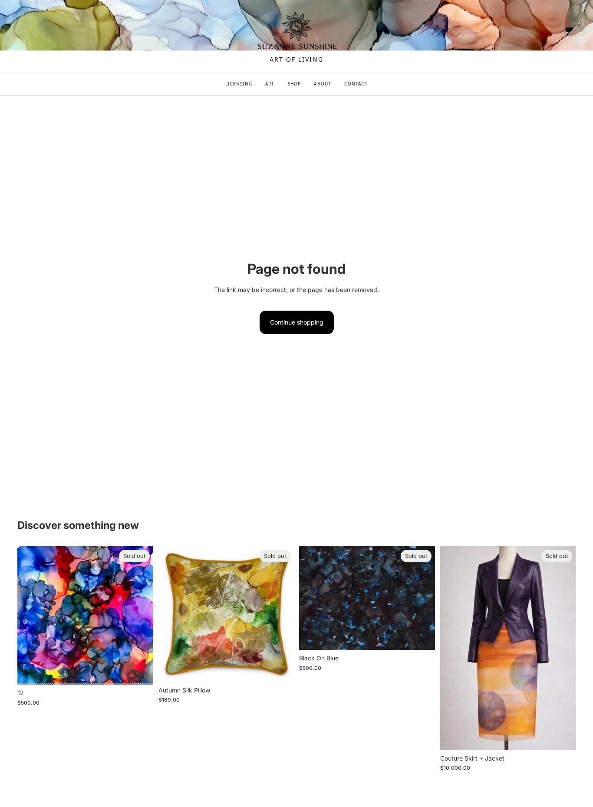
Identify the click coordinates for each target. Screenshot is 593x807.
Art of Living (296, 59)
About (322, 84)
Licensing (238, 84)
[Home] (296, 31)
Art (270, 84)
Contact (355, 84)
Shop (294, 84)
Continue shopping (296, 322)
